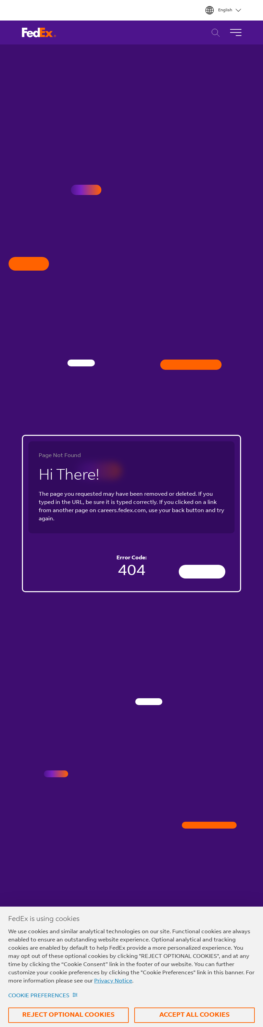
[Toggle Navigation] (235, 32)
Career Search (214, 32)
